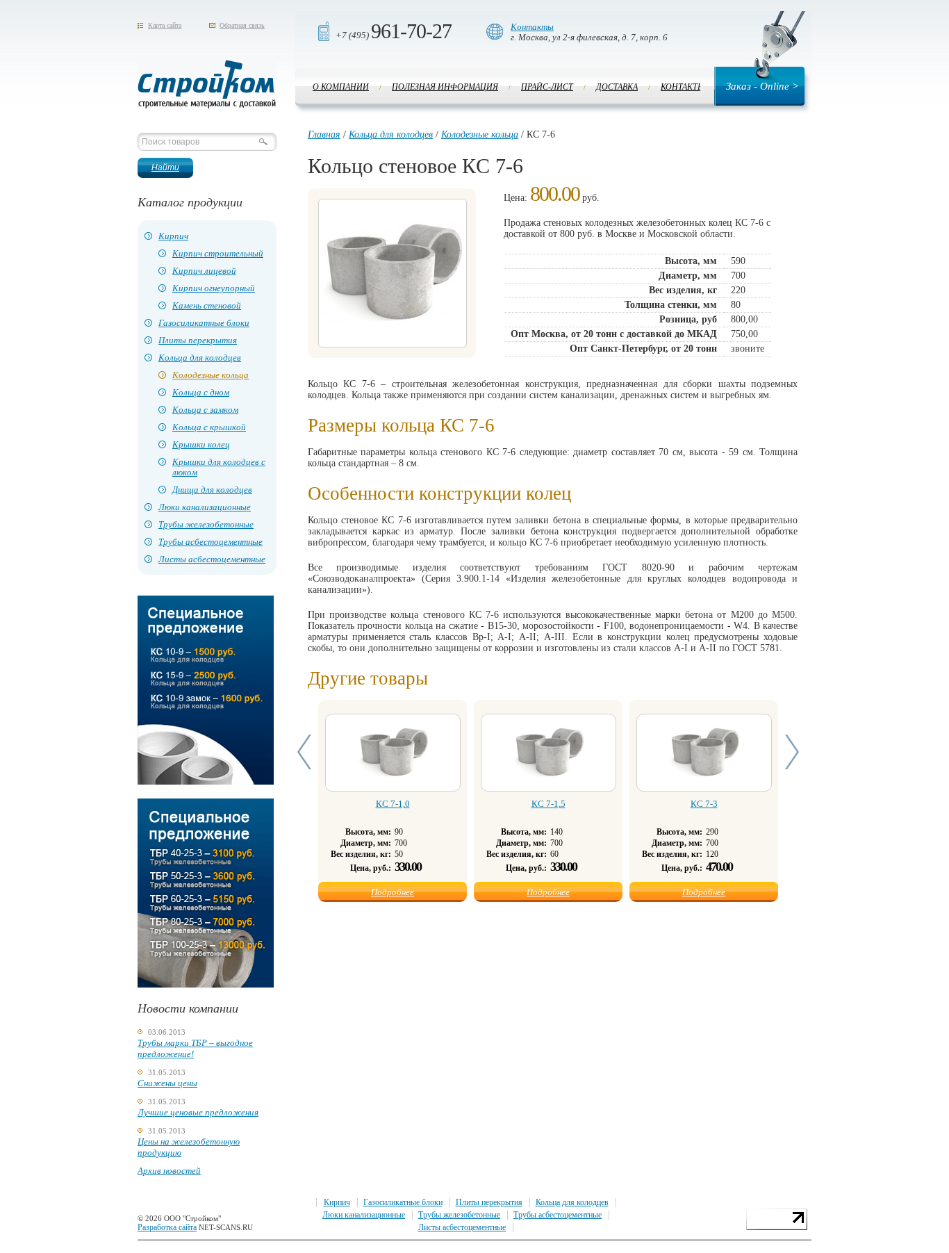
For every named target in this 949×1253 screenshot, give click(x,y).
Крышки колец (201, 444)
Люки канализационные (204, 507)
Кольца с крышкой (209, 427)
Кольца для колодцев (199, 357)
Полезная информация (445, 87)
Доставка (617, 87)
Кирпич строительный (217, 253)
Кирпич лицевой (204, 270)
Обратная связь (242, 25)
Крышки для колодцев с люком (218, 467)
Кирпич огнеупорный (213, 288)
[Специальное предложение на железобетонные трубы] (206, 984)
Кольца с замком (205, 409)
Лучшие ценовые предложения (198, 1112)
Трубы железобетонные (206, 524)
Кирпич (173, 236)
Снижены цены (167, 1083)
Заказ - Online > (762, 86)
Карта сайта (164, 25)
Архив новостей (169, 1170)
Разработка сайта (167, 1227)
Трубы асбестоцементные (210, 542)
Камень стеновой (206, 305)
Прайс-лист (547, 87)
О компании (341, 87)
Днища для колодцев (212, 489)
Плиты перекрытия (197, 340)
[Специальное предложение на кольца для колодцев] (206, 781)
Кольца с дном (200, 392)
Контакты (532, 27)
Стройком (207, 84)
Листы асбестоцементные (211, 559)
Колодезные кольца (210, 375)
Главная (324, 134)
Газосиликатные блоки (203, 323)
